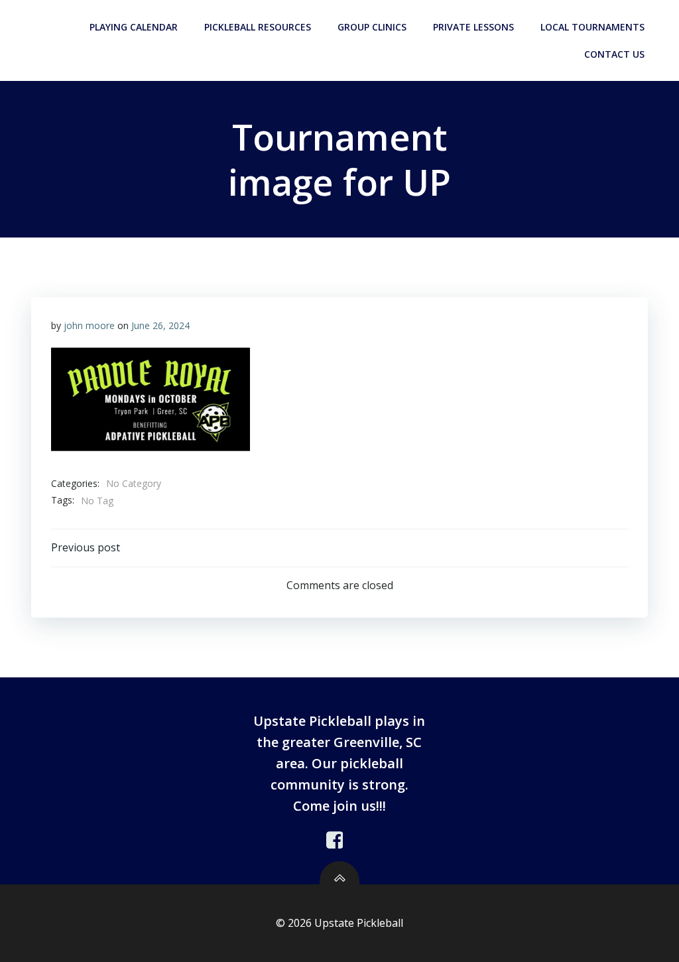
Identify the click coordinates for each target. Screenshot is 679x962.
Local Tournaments (592, 27)
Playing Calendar (134, 27)
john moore (89, 325)
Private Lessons (473, 27)
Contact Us (614, 54)
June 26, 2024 (160, 325)
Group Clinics (372, 27)
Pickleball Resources (257, 27)
